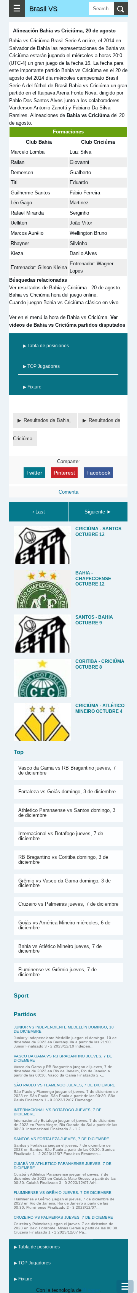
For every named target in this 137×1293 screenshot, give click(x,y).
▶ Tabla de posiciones (46, 345)
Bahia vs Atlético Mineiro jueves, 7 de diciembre (60, 948)
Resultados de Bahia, (48, 420)
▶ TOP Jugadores (41, 366)
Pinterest (64, 473)
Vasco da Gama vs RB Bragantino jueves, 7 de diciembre (67, 770)
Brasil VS (43, 9)
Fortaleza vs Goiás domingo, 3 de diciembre (67, 791)
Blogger (91, 1290)
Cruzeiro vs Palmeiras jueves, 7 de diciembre (68, 904)
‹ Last (38, 512)
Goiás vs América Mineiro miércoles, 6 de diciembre (64, 925)
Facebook (98, 473)
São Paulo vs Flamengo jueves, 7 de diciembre (64, 1085)
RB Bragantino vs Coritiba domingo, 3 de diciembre (63, 859)
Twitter (34, 473)
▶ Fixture (32, 387)
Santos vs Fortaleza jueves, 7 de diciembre (61, 1139)
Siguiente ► (98, 512)
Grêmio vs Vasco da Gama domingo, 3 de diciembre (64, 883)
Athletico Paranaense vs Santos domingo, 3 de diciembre (66, 812)
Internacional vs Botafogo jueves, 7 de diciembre (60, 836)
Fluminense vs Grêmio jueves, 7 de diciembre (57, 972)
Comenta (68, 492)
